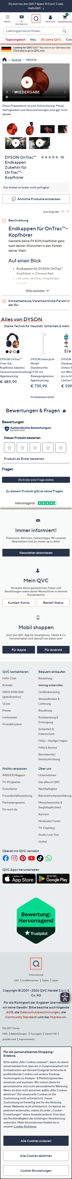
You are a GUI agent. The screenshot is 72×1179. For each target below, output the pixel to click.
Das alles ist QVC (49, 782)
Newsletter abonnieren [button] (36, 553)
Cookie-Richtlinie (25, 1126)
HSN (5, 1033)
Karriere (43, 814)
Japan (55, 980)
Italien (45, 980)
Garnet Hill (51, 1033)
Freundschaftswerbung (17, 795)
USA (16, 980)
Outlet (42, 841)
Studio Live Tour (48, 834)
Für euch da (9, 809)
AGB (9, 1012)
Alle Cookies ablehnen (36, 1156)
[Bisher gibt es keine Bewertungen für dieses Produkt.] (51, 157)
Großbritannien (30, 980)
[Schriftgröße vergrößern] (63, 211)
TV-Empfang (46, 827)
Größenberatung (49, 692)
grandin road (9, 1039)
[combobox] (32, 31)
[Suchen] (65, 30)
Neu (33, 39)
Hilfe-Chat (9, 678)
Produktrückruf (12, 724)
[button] (7, 19)
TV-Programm (11, 782)
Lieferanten (9, 717)
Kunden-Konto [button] (19, 603)
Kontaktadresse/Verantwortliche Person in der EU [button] (39, 303)
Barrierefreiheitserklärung (54, 795)
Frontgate (36, 1033)
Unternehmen (47, 775)
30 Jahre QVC (51, 39)
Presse (6, 710)
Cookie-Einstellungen (36, 1171)
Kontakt (7, 685)
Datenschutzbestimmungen (40, 1012)
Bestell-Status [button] (53, 603)
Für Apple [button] (19, 650)
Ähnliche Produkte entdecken (38, 199)
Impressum (58, 1017)
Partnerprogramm (13, 802)
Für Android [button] (53, 650)
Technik (16, 59)
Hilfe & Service (47, 747)
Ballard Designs (19, 1033)
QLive (6, 703)
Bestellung (45, 678)
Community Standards (21, 1017)
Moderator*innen (49, 821)
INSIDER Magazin (13, 775)
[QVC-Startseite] (4, 60)
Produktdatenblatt (42, 397)
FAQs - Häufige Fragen (52, 740)
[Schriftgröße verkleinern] (68, 211)
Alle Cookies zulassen (36, 1141)
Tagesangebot (15, 39)
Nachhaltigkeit (47, 788)
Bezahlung (45, 710)
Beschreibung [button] (18, 220)
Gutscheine (9, 788)
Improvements (27, 1039)
